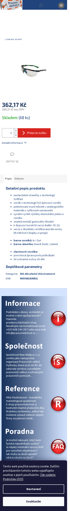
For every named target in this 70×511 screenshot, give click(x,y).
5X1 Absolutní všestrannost (37, 274)
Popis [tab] (8, 179)
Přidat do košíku (36, 132)
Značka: (13, 39)
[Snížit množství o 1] (16, 135)
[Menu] (61, 5)
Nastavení (33, 489)
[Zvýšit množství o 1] (16, 130)
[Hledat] (41, 5)
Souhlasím (33, 501)
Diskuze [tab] (19, 179)
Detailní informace (12, 143)
